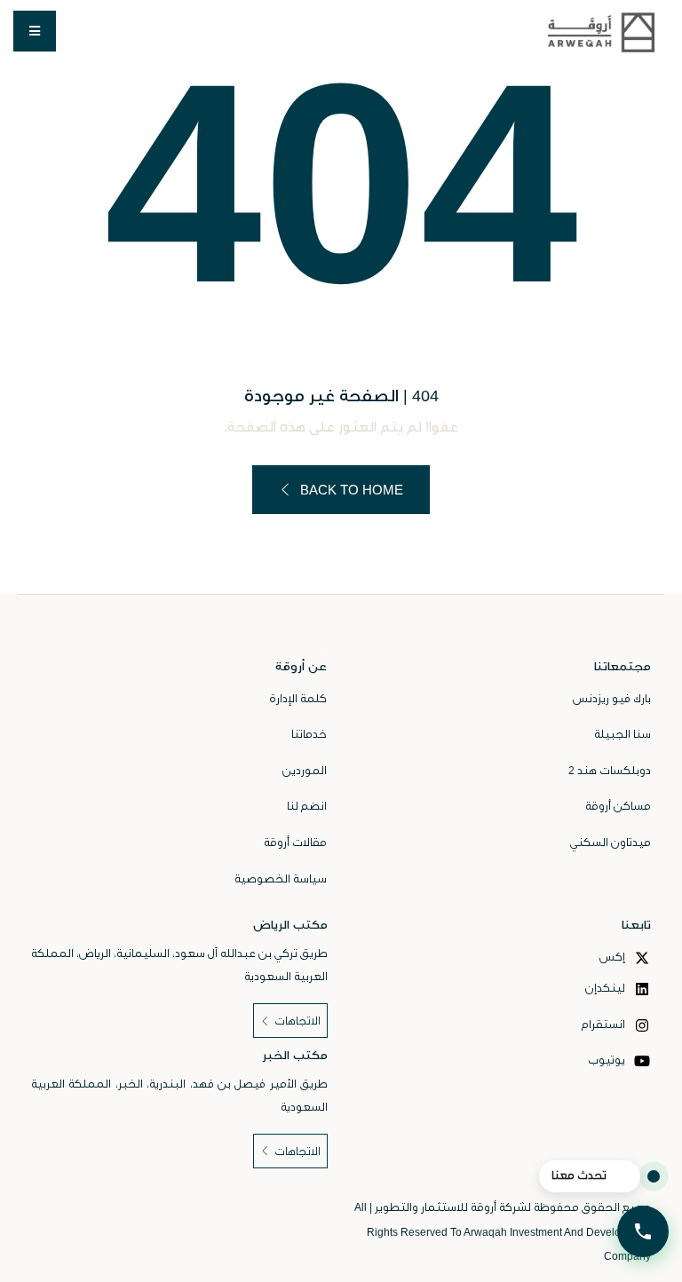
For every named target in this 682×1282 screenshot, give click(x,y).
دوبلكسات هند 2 (609, 770)
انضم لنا (307, 806)
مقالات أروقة (295, 842)
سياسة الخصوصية (280, 879)
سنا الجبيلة (622, 734)
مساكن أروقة (618, 806)
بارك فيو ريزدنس (612, 698)
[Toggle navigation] (34, 31)
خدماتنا (309, 734)
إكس (613, 957)
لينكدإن (606, 988)
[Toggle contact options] (643, 1231)
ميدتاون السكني (610, 842)
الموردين (304, 770)
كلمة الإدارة (298, 698)
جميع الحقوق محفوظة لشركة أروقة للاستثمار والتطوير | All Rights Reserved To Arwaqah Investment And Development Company (502, 1231)
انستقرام (605, 1024)
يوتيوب (608, 1060)
